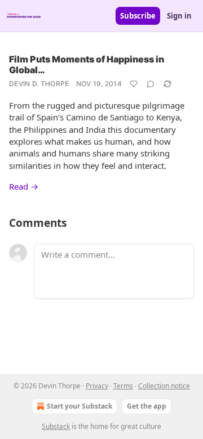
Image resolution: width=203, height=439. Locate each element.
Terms (123, 386)
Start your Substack (79, 406)
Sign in (179, 16)
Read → (23, 186)
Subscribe (138, 16)
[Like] (133, 84)
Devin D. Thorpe (39, 83)
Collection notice (164, 386)
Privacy (97, 386)
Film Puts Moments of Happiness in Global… (86, 64)
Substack (56, 426)
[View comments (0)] (150, 84)
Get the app (146, 406)
